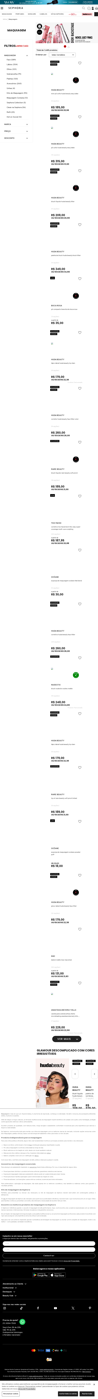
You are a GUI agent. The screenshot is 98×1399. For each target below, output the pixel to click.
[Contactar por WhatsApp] (22, 1322)
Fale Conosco (86, 1371)
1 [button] (65, 46)
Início (5, 19)
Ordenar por (41, 55)
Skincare (32, 14)
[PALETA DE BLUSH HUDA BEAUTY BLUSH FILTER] (66, 235)
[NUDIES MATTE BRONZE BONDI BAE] (66, 669)
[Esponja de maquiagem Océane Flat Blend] (66, 561)
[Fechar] (94, 1384)
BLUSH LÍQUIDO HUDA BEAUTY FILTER (62, 202)
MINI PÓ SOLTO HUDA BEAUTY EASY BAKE (64, 94)
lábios (36, 1156)
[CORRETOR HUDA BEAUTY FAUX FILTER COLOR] (66, 399)
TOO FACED (56, 523)
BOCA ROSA (56, 306)
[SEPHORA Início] (15, 8)
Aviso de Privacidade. (72, 1261)
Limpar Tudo (22, 46)
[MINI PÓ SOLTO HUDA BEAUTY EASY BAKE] (66, 74)
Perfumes (20, 14)
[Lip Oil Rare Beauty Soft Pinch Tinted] (66, 778)
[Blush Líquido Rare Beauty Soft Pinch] (66, 453)
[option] (67, 32)
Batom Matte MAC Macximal (61, 960)
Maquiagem (7, 14)
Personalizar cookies (10, 1394)
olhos (48, 1153)
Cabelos (43, 14)
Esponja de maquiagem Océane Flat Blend (66, 581)
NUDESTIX (56, 685)
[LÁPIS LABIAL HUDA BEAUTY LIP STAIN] (66, 724)
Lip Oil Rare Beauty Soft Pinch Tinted (64, 798)
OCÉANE (55, 577)
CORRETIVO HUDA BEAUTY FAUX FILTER (63, 635)
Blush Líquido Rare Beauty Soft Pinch (64, 473)
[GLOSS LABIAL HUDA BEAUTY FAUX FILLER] (66, 886)
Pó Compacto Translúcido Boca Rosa (64, 309)
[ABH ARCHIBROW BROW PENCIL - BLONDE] (66, 994)
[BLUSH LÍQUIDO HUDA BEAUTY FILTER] (66, 182)
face (30, 1145)
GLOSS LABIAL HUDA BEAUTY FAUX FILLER (64, 906)
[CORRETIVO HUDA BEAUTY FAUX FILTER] (66, 615)
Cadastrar (49, 1256)
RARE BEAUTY (57, 469)
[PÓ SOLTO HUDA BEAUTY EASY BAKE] (66, 128)
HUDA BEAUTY (57, 90)
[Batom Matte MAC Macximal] (66, 940)
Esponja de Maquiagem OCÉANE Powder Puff (65, 853)
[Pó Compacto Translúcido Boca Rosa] (66, 289)
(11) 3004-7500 (9, 1323)
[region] (49, 1390)
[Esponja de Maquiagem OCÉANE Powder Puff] (66, 832)
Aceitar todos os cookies (68, 1394)
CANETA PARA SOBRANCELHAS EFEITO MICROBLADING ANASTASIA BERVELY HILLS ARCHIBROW (64, 1015)
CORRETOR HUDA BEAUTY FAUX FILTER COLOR (65, 419)
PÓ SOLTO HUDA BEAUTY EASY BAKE (63, 148)
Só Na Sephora (57, 14)
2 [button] (68, 46)
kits (4, 1199)
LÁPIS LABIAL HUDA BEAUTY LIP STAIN (63, 363)
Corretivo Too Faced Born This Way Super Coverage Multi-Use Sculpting (65, 528)
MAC (53, 956)
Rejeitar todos (87, 1394)
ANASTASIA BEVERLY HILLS (63, 1010)
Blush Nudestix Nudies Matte (62, 689)
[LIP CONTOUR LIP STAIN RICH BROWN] (66, 343)
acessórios (33, 1167)
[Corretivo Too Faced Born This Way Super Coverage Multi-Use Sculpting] (66, 507)
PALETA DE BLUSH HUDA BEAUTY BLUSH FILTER (66, 255)
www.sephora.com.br (47, 1369)
